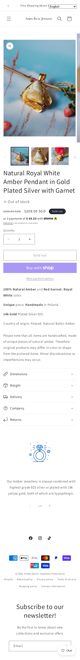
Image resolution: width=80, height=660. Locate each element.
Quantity (8, 230)
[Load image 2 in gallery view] (40, 156)
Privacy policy (45, 579)
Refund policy (25, 579)
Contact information (53, 586)
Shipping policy (28, 586)
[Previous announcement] (8, 6)
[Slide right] (75, 157)
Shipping (8, 223)
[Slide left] (5, 157)
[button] (9, 19)
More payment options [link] (40, 278)
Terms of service (66, 579)
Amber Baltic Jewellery (37, 573)
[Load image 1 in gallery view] (20, 156)
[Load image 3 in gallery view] (60, 156)
